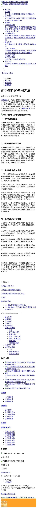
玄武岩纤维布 (10, 412)
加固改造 (12, 341)
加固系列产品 (14, 351)
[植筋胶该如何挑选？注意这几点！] (18, 380)
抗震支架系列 (14, 354)
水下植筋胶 (9, 397)
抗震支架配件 (10, 432)
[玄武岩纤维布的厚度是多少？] (16, 367)
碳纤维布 (4, 406)
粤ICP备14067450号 (8, 494)
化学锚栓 (4, 100)
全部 (6, 14)
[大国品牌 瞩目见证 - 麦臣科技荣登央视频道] (20, 373)
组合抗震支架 (10, 436)
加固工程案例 (10, 328)
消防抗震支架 (6, 427)
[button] (4, 73)
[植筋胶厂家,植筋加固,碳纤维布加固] (18, 3)
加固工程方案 (10, 345)
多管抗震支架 (10, 440)
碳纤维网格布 (10, 414)
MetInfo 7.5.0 (13, 497)
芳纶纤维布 (9, 416)
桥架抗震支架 (10, 434)
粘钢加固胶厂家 (24, 388)
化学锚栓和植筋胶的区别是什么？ (13, 294)
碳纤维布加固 (14, 332)
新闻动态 (8, 83)
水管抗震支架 (10, 438)
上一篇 (15, 305)
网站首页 (8, 9)
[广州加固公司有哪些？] (14, 384)
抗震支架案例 (14, 343)
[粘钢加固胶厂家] (11, 388)
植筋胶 (3, 297)
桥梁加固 (12, 334)
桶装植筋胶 (9, 401)
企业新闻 (8, 321)
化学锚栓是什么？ (7, 286)
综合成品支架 (10, 445)
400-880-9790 (5, 472)
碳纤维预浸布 (6, 301)
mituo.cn (31, 497)
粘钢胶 (3, 423)
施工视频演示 (10, 347)
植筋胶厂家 (26, 108)
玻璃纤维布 (9, 419)
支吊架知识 (9, 326)
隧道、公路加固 (15, 336)
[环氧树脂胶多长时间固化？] (16, 362)
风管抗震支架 (10, 442)
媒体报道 (8, 85)
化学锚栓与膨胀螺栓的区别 (11, 290)
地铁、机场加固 (15, 338)
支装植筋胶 (9, 399)
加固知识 (8, 323)
